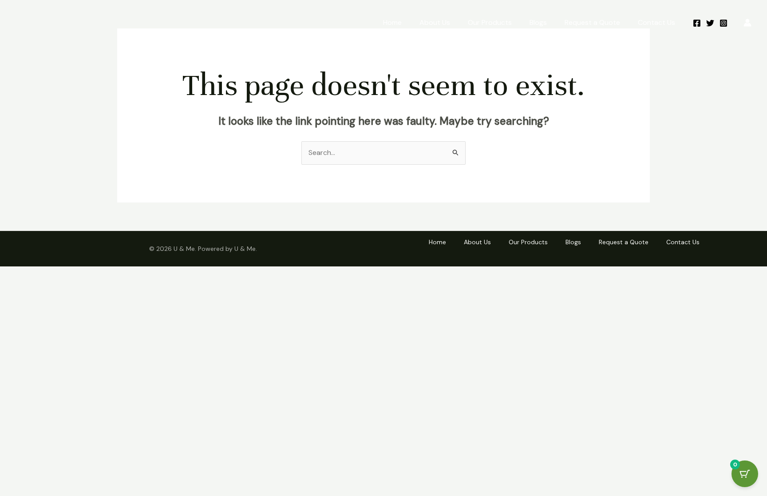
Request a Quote (592, 22)
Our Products (490, 22)
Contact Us (656, 22)
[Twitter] (710, 23)
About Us (434, 22)
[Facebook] (697, 23)
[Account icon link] (747, 23)
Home (392, 22)
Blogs (538, 22)
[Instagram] (723, 23)
